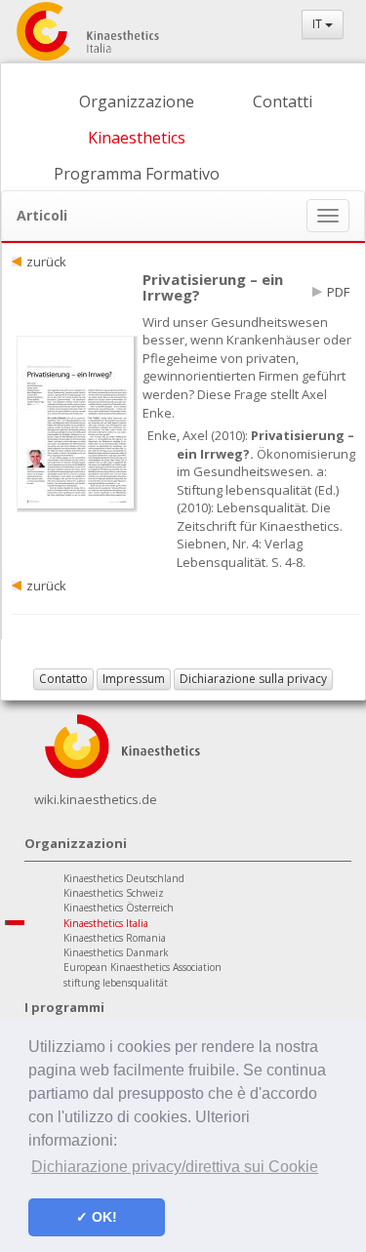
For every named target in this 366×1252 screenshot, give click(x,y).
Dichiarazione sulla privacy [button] (253, 678)
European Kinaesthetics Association (142, 967)
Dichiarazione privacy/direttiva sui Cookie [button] (174, 1166)
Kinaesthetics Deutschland (123, 878)
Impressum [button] (133, 678)
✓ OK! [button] (96, 1217)
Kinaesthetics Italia (105, 923)
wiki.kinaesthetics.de (95, 799)
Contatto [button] (63, 678)
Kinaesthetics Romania (114, 938)
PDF (338, 292)
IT (318, 24)
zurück (46, 261)
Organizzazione (136, 101)
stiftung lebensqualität (115, 982)
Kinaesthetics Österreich (118, 907)
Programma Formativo (137, 173)
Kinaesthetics (136, 137)
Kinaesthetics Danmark (116, 952)
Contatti (282, 101)
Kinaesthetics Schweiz (113, 893)
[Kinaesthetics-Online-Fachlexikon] (122, 744)
